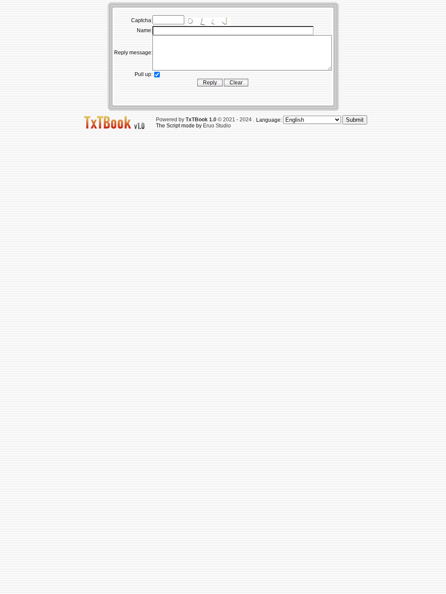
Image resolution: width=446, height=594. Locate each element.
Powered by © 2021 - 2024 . (205, 120)
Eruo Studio (217, 126)
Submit (355, 120)
